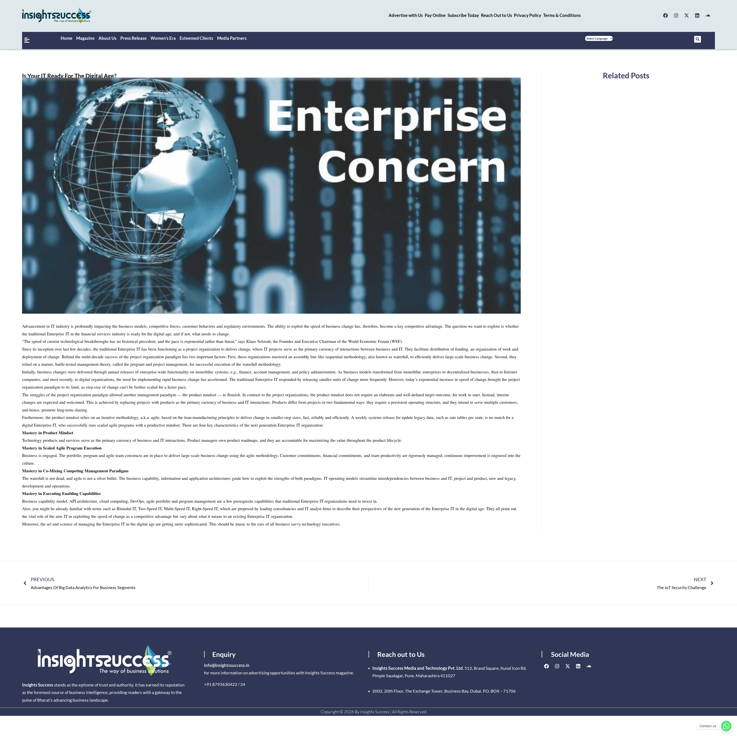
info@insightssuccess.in (227, 665)
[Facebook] (665, 15)
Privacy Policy (527, 15)
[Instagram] (676, 15)
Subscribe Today (463, 15)
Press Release (133, 38)
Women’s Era (163, 38)
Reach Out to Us (496, 15)
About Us (107, 38)
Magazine (85, 38)
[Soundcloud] (708, 15)
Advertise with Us (406, 15)
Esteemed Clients (196, 38)
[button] (697, 39)
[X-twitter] (687, 15)
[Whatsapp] (726, 726)
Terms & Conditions (562, 15)
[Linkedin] (697, 15)
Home (66, 38)
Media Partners (232, 38)
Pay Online (435, 15)
